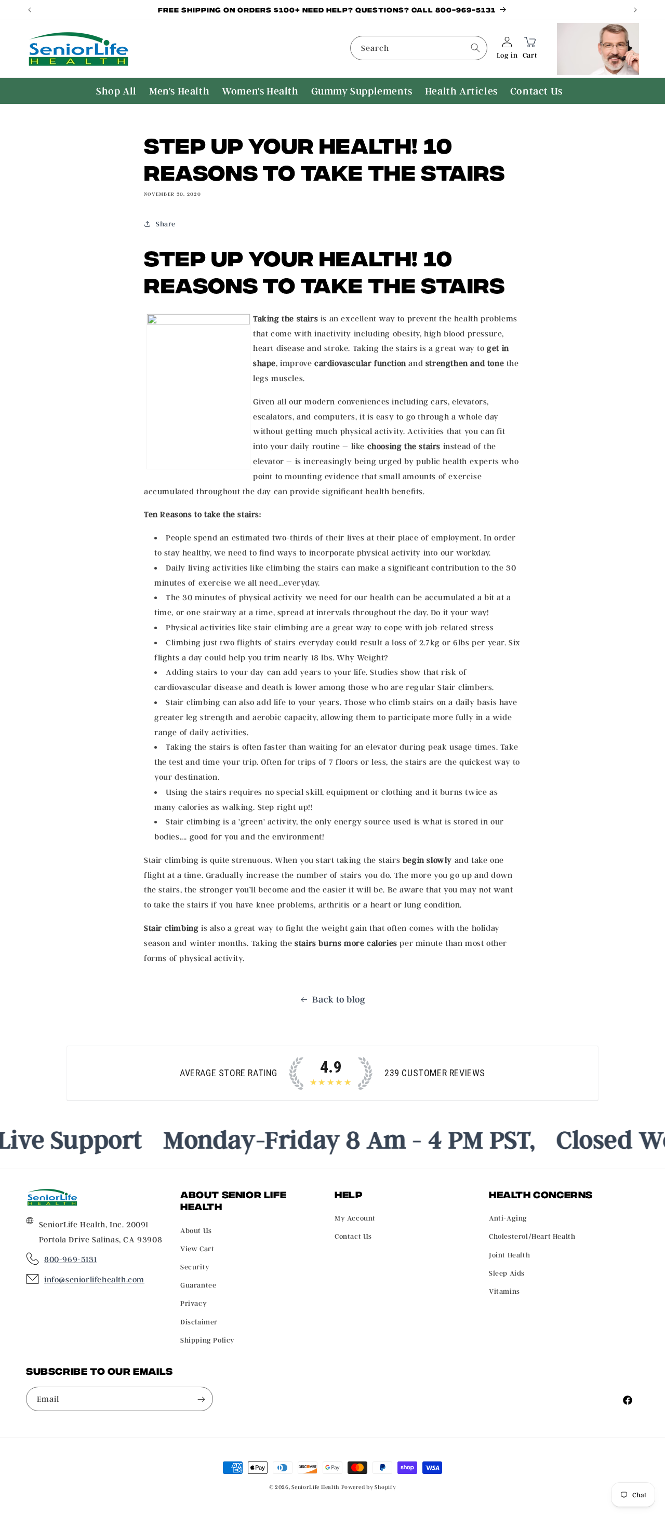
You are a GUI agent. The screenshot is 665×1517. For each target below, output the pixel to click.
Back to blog (338, 999)
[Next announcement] (635, 10)
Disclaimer (199, 1321)
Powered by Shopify (368, 1487)
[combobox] (419, 48)
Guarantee (198, 1284)
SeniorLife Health (315, 1487)
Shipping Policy (207, 1339)
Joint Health (509, 1254)
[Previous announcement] (29, 10)
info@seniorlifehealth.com (94, 1280)
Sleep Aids (507, 1272)
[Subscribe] (201, 1399)
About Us (196, 1230)
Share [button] (166, 223)
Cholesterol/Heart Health (532, 1236)
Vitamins (504, 1290)
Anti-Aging (508, 1218)
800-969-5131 (70, 1259)
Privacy (193, 1303)
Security (195, 1266)
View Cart (197, 1248)
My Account (355, 1218)
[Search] (475, 47)
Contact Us (353, 1236)
